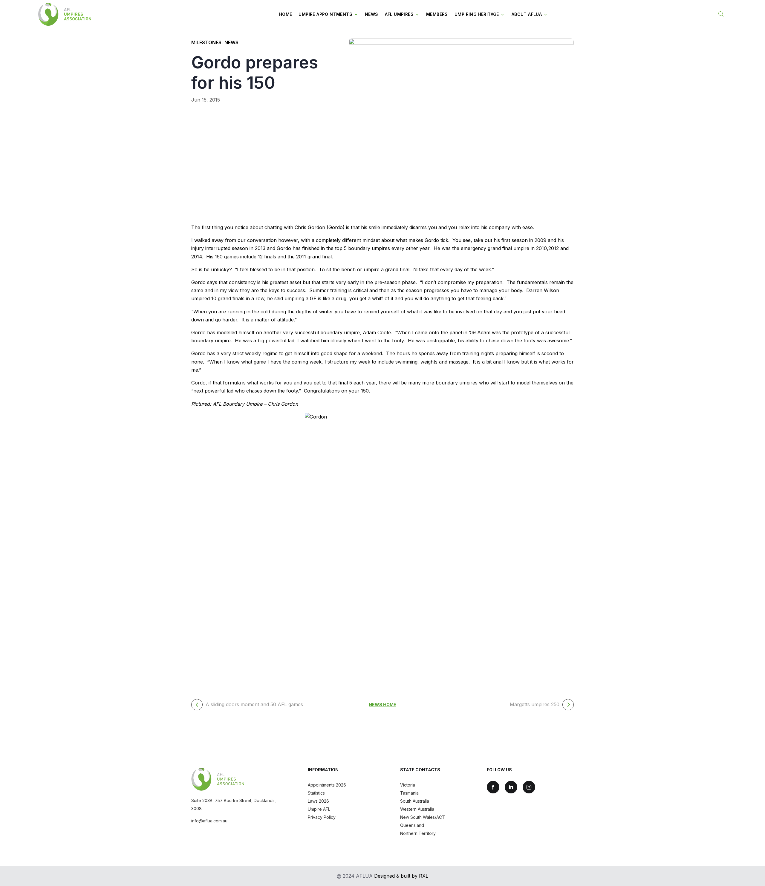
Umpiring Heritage (477, 14)
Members (437, 14)
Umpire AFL (319, 809)
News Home (382, 704)
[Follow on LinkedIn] (511, 787)
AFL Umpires (399, 14)
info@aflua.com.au (209, 820)
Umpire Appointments (325, 14)
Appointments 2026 (327, 784)
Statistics (316, 792)
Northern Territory (418, 833)
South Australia (414, 801)
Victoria (407, 784)
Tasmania (409, 792)
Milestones (206, 42)
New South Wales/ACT (422, 817)
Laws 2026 (318, 801)
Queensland (412, 825)
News (371, 14)
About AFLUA (527, 14)
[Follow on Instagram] (529, 787)
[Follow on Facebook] (493, 787)
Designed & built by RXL (401, 876)
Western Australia (417, 809)
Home (285, 14)
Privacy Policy (322, 817)
